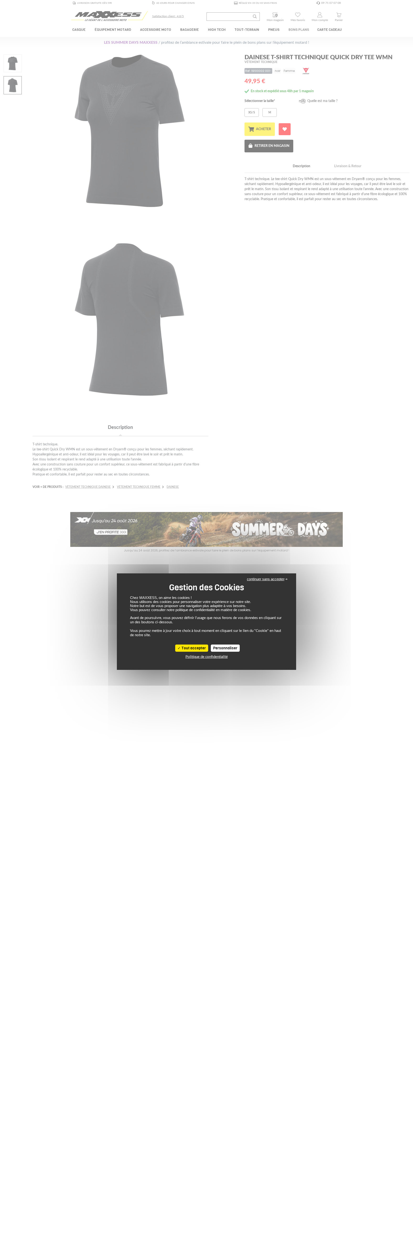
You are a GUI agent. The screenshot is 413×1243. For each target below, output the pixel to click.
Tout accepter (193, 648)
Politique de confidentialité (206, 657)
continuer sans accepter (265, 579)
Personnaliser (225, 648)
